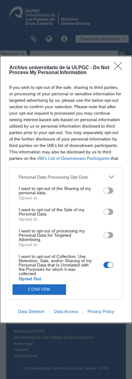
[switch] (108, 191)
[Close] (120, 68)
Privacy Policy (100, 311)
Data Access (66, 311)
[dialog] (66, 189)
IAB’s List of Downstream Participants (73, 158)
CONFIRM (39, 289)
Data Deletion (31, 311)
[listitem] (66, 177)
